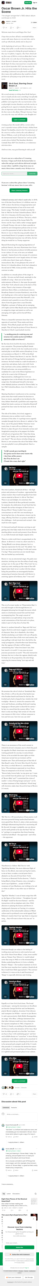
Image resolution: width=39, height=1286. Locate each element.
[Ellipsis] (36, 1124)
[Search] (35, 1194)
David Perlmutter (11, 1125)
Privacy (21, 1271)
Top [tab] (4, 1194)
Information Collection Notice (25, 1260)
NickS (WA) (9, 1149)
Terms (26, 1271)
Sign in (35, 2)
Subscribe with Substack (21, 1254)
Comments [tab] (6, 1107)
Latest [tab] (9, 1194)
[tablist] (10, 1107)
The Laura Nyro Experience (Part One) (14, 1216)
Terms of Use (30, 1259)
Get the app (29, 1277)
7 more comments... (8, 1184)
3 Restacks (24, 1087)
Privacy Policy (20, 1262)
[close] (33, 1218)
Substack (10, 1282)
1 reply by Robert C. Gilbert (16, 1142)
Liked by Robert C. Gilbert (14, 1127)
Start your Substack (14, 1277)
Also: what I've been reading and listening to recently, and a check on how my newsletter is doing (15, 1204)
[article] (19, 1204)
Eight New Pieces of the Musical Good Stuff (14, 1200)
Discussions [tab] (16, 1194)
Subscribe (28, 2)
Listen (35, 22)
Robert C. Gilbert (11, 21)
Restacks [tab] (14, 1107)
